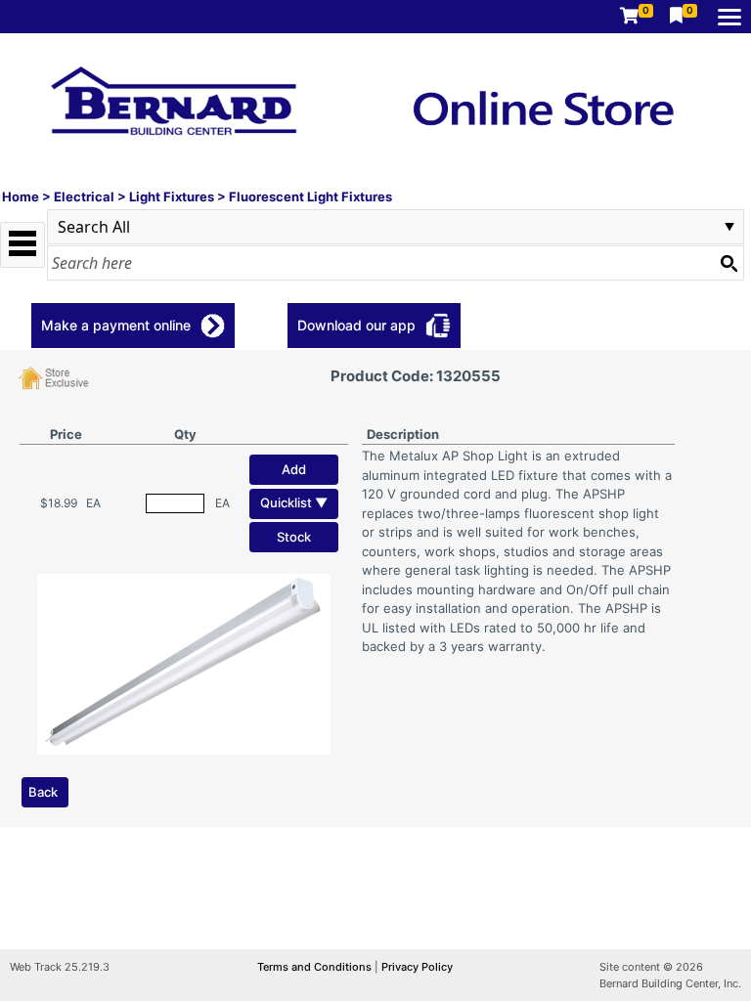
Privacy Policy (417, 967)
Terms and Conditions (316, 967)
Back (43, 792)
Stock (294, 536)
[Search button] (728, 263)
